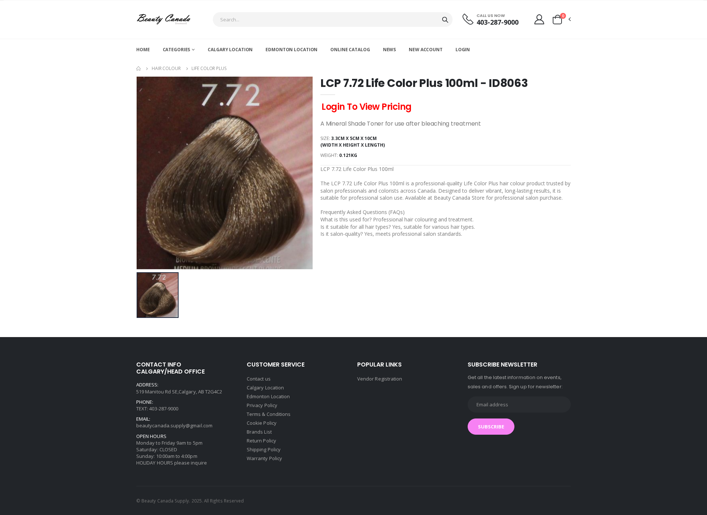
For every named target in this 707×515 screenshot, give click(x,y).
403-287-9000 (497, 22)
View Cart (655, 463)
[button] (561, 20)
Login (462, 49)
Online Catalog (350, 49)
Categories (176, 49)
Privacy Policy (262, 405)
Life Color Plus (208, 68)
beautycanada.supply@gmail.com (174, 425)
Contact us (259, 378)
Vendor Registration (379, 378)
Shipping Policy (264, 449)
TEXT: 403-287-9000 (157, 408)
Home (143, 49)
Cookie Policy (262, 423)
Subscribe (491, 426)
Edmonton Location (291, 49)
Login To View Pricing (366, 107)
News (389, 49)
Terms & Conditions (269, 414)
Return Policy (261, 440)
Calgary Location (230, 49)
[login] (539, 19)
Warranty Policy (264, 458)
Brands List (259, 431)
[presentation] (148, 173)
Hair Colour (166, 68)
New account (426, 49)
